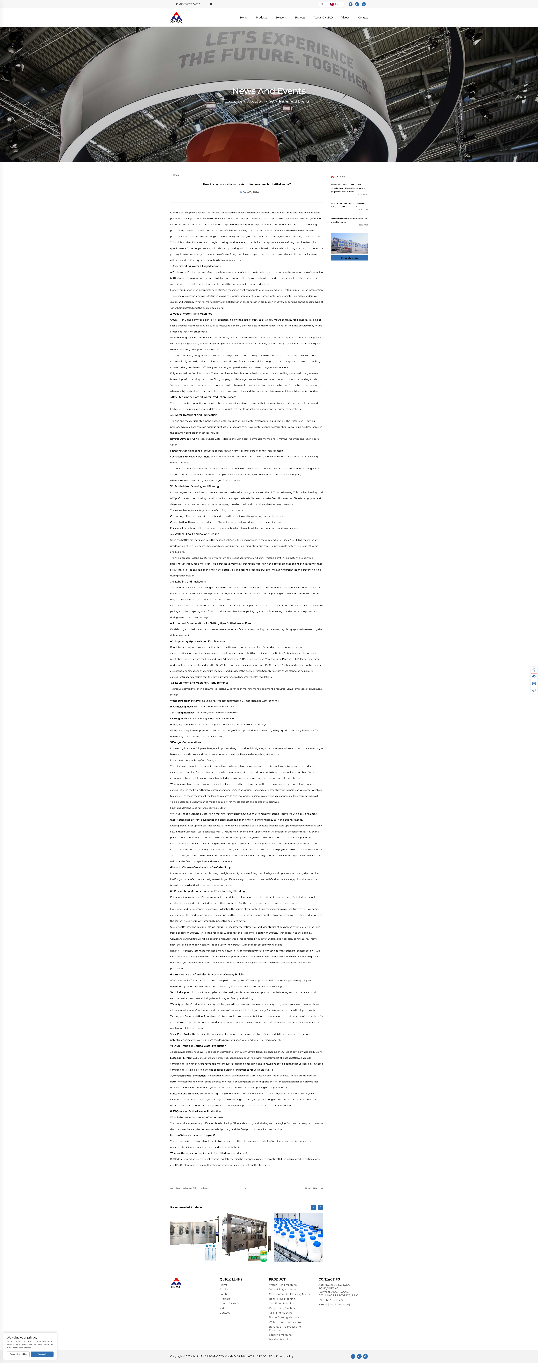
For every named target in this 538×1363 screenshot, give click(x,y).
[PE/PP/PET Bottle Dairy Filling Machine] (298, 1237)
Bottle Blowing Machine (284, 1317)
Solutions (281, 17)
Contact (363, 17)
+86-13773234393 (189, 4)
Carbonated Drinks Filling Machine (291, 1294)
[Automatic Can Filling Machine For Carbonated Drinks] (246, 1237)
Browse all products (349, 258)
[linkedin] (357, 4)
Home (244, 17)
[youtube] (364, 4)
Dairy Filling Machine (282, 1308)
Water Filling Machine (283, 1284)
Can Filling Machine (281, 1303)
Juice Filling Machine (282, 1289)
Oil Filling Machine (281, 1312)
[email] (534, 683)
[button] (313, 1207)
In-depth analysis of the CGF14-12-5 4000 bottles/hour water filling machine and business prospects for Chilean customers (348, 188)
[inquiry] (534, 690)
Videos (345, 17)
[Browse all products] (349, 243)
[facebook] (351, 4)
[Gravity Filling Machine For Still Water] (194, 1237)
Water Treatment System (285, 1322)
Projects (300, 17)
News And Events (294, 101)
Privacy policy (284, 1356)
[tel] (534, 670)
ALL (247, 1188)
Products (261, 17)
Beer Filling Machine (282, 1298)
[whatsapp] (534, 676)
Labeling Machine (280, 1334)
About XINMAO (323, 17)
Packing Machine (280, 1339)
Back (176, 175)
